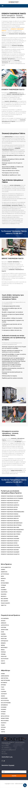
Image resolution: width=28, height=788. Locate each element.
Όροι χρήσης (4, 753)
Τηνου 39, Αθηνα (5, 745)
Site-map (3, 751)
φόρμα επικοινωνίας (16, 470)
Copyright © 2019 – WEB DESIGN (14, 783)
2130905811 (6, 747)
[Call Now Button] (25, 785)
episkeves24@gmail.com (10, 749)
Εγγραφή (14, 775)
